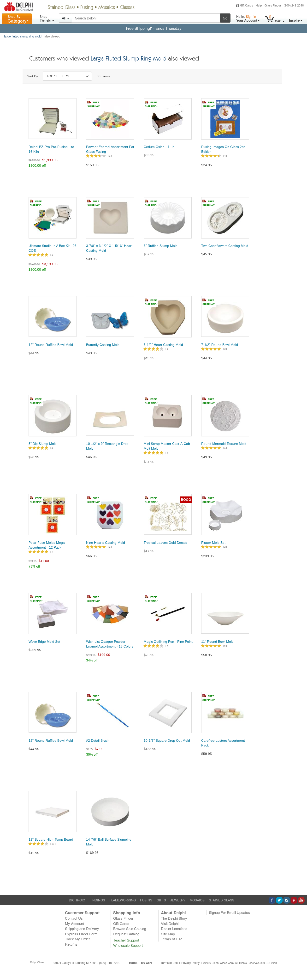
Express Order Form (81, 933)
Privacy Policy (190, 963)
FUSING (146, 900)
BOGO (186, 500)
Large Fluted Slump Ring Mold (128, 59)
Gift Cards (246, 5)
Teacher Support (126, 939)
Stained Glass (61, 7)
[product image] (52, 117)
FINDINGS (97, 900)
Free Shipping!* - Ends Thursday (153, 28)
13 (53, 843)
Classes (127, 7)
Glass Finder (273, 5)
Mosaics (106, 7)
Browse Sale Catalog (129, 928)
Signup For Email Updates (229, 912)
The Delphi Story (174, 918)
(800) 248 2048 (294, 5)
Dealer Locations (174, 928)
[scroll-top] (300, 965)
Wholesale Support (128, 945)
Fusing (86, 7)
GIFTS (161, 900)
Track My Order (77, 938)
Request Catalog (126, 933)
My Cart (146, 963)
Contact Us (74, 918)
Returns (71, 944)
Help (259, 5)
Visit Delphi (169, 923)
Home (133, 963)
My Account (74, 923)
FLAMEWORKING (122, 900)
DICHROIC (77, 900)
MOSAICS (197, 900)
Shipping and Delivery (82, 928)
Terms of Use (171, 938)
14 (110, 155)
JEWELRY (177, 900)
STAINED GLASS (221, 900)
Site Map (168, 933)
